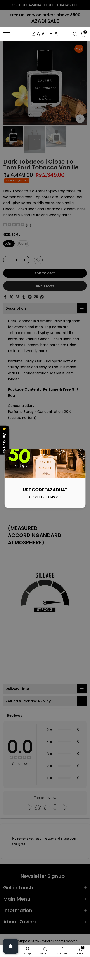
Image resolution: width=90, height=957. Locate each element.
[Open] (10, 946)
